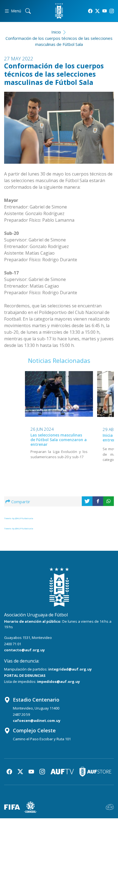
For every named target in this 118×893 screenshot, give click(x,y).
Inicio (56, 32)
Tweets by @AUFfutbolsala (18, 518)
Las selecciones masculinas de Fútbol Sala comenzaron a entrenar (58, 439)
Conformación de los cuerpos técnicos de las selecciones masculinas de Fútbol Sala (59, 41)
